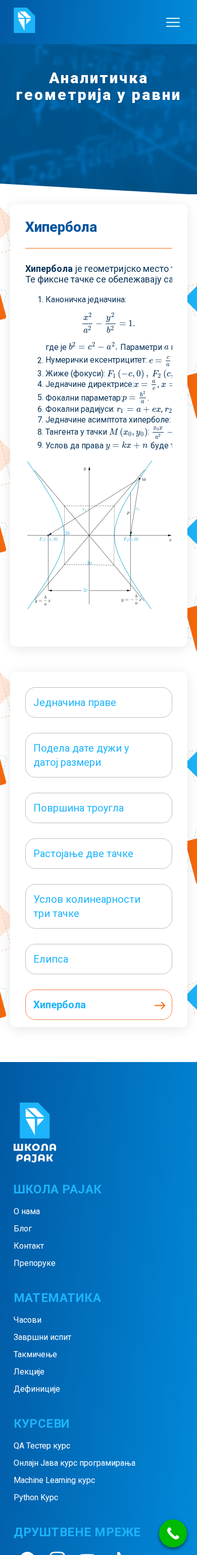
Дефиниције (37, 1389)
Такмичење (35, 1354)
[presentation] (108, 323)
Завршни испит (42, 1337)
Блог (23, 1228)
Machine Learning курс (54, 1480)
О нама (27, 1211)
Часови (27, 1320)
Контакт (29, 1246)
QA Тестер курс (42, 1446)
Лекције (29, 1371)
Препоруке (35, 1263)
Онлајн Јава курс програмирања (74, 1463)
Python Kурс (36, 1497)
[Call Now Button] (173, 1533)
